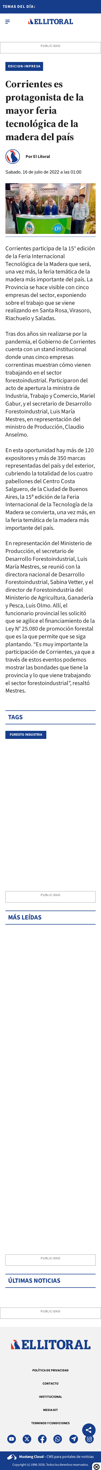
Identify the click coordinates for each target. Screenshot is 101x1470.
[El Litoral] (50, 21)
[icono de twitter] (27, 1439)
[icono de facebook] (42, 1439)
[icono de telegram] (73, 1439)
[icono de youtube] (11, 1439)
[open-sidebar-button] (7, 21)
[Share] (89, 1430)
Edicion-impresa (24, 66)
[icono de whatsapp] (57, 1439)
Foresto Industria (26, 734)
